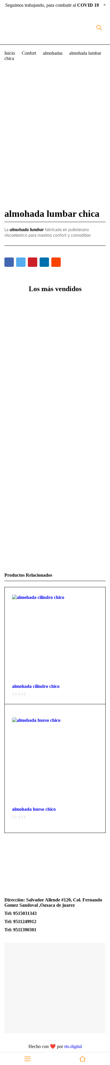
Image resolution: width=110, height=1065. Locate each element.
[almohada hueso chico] (55, 760)
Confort (29, 53)
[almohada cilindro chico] (55, 637)
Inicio (9, 53)
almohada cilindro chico (36, 686)
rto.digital (73, 1046)
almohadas (52, 53)
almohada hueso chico (34, 809)
